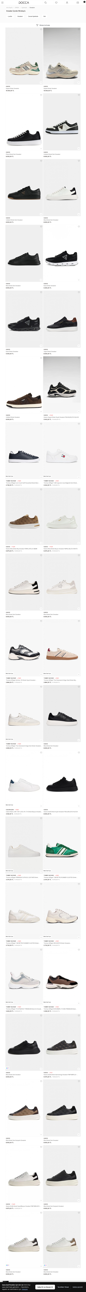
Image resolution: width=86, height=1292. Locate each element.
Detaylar (25, 1289)
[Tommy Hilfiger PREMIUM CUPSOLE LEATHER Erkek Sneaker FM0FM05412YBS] (24, 845)
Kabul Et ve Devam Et (45, 1287)
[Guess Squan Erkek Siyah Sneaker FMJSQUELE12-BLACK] (62, 384)
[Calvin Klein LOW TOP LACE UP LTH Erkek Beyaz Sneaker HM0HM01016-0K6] (24, 779)
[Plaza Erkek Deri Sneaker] (24, 121)
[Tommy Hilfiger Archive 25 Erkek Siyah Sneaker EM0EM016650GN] (24, 647)
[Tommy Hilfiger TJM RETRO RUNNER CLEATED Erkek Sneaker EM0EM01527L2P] (62, 845)
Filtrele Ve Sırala (45, 25)
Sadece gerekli (78, 1287)
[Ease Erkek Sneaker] (62, 253)
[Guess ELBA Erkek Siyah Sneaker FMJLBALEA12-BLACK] (62, 779)
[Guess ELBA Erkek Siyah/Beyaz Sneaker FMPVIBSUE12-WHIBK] (24, 1173)
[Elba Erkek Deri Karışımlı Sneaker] (24, 1108)
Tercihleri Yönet (63, 1287)
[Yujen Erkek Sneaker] (62, 319)
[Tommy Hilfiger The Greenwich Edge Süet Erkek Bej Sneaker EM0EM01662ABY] (62, 647)
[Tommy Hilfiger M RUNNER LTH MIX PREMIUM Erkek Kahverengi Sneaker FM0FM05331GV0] (62, 976)
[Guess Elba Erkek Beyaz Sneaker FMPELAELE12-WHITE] (62, 516)
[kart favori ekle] (41, 29)
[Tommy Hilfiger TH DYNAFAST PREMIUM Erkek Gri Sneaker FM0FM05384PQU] (24, 976)
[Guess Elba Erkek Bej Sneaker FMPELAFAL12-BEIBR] (24, 516)
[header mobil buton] (24, 2)
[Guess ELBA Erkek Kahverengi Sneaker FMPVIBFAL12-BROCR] (62, 1042)
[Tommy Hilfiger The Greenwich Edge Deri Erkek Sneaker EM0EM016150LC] (24, 713)
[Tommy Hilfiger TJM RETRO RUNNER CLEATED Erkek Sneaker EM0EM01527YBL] (24, 910)
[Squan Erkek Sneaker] (24, 56)
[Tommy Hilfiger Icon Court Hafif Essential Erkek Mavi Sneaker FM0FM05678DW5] (24, 450)
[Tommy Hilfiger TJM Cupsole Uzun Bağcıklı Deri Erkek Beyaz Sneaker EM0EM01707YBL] (62, 450)
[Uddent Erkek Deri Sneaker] (62, 121)
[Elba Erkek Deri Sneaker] (62, 187)
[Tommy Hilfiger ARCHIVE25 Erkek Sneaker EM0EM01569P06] (62, 910)
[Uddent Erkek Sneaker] (24, 384)
